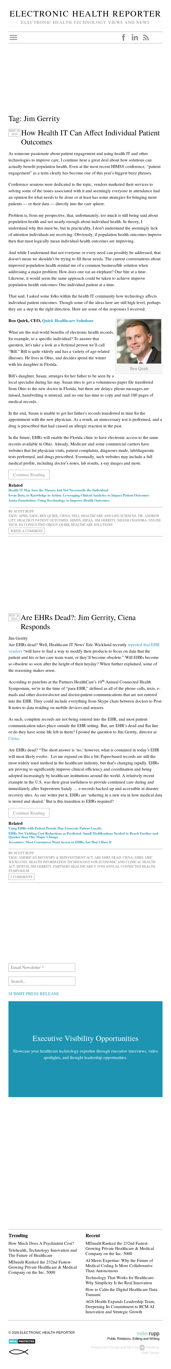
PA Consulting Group (38, 524)
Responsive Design (105, 1347)
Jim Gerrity (105, 520)
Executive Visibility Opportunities (85, 1038)
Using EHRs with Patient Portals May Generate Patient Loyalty (55, 828)
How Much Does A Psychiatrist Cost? (41, 1243)
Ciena (65, 515)
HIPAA (88, 520)
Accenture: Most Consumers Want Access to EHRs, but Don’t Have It (60, 842)
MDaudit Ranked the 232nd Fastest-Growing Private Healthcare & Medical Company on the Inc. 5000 (42, 1267)
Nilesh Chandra (132, 520)
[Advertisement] (85, 81)
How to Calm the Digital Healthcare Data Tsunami (121, 1291)
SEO (130, 1347)
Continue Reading (29, 474)
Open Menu (13, 37)
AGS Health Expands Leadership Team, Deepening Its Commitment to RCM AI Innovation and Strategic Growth (120, 1306)
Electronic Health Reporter (85, 13)
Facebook (123, 37)
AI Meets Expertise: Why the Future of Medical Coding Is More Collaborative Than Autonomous (119, 1265)
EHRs (139, 857)
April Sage (28, 515)
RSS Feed (146, 37)
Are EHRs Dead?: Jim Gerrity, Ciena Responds (78, 621)
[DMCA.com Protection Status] (21, 1343)
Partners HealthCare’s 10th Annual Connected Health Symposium (81, 868)
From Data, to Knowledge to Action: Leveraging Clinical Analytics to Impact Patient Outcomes (78, 495)
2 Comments (21, 877)
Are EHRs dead (107, 857)
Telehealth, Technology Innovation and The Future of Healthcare (42, 1252)
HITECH (22, 866)
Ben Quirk (49, 515)
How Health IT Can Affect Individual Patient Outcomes (90, 137)
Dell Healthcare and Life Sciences (104, 515)
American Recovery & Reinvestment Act (56, 857)
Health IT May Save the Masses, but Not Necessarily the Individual (58, 490)
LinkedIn (135, 37)
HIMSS (75, 520)
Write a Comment (26, 531)
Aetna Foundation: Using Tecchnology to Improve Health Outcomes (58, 500)
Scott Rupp (24, 511)
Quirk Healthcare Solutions (67, 320)
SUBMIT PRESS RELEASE (33, 993)
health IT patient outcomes (42, 520)
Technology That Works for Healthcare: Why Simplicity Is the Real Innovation (120, 1280)
